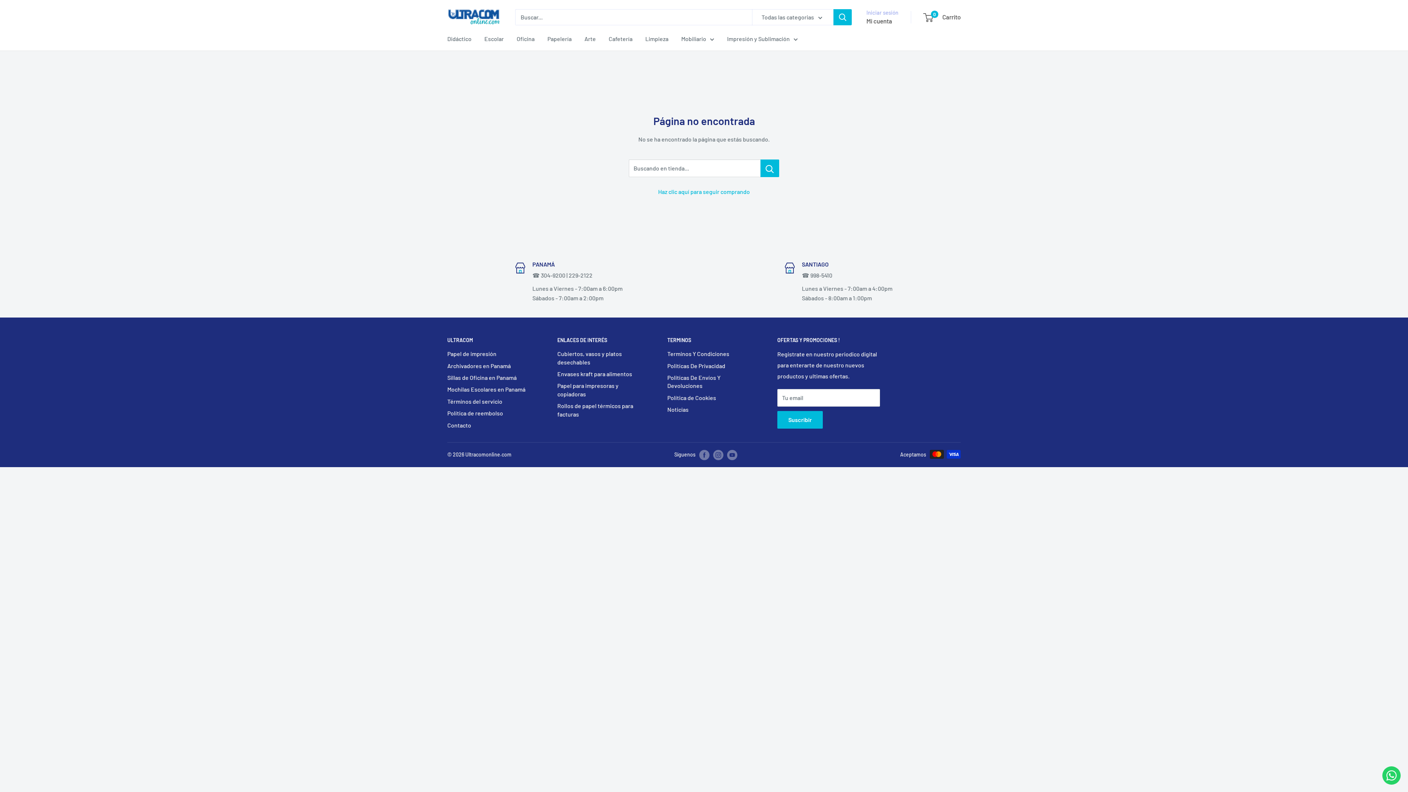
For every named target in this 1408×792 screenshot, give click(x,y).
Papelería (559, 38)
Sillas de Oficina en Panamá (482, 377)
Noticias (678, 409)
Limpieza (656, 38)
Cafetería (620, 38)
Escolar (494, 38)
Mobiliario (693, 38)
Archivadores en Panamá (479, 365)
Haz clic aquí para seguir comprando (704, 191)
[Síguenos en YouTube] (732, 455)
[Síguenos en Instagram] (718, 455)
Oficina (526, 38)
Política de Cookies (691, 397)
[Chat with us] (1391, 782)
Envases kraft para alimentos (594, 373)
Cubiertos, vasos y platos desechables (589, 357)
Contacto (459, 425)
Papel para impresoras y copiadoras (588, 389)
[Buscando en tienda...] (769, 168)
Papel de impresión (471, 353)
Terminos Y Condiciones (698, 353)
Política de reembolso (475, 413)
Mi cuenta (879, 21)
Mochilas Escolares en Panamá (486, 389)
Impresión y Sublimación (758, 38)
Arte (590, 38)
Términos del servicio (474, 401)
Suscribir (800, 419)
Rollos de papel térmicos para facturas (595, 409)
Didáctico (459, 38)
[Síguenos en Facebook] (704, 455)
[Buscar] (842, 17)
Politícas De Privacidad (696, 365)
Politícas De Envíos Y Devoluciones (693, 381)
